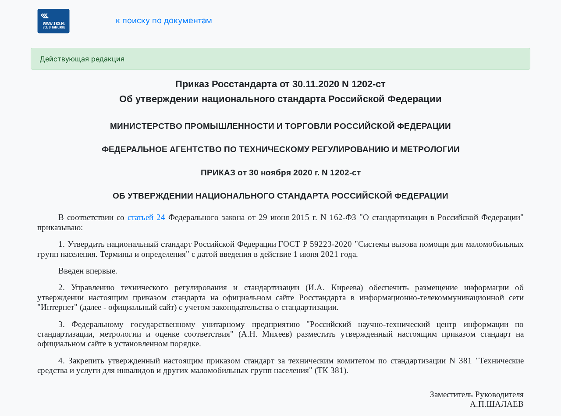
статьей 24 (146, 217)
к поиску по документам (164, 20)
